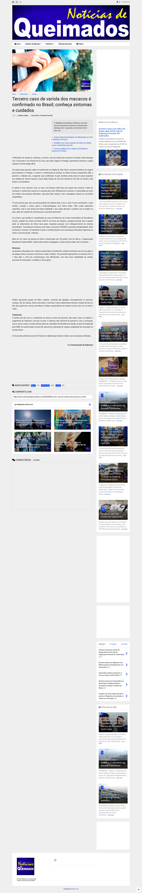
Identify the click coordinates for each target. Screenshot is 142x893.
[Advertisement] (30, 135)
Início (18, 44)
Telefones (49, 44)
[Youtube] (17, 2)
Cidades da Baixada (32, 44)
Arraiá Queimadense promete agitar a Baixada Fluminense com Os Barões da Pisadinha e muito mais (113, 296)
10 (103, 509)
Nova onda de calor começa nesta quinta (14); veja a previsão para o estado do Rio (30, 422)
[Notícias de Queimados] (71, 38)
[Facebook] (13, 2)
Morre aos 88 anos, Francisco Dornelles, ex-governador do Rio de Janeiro (71, 444)
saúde (34, 94)
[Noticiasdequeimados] (24, 2)
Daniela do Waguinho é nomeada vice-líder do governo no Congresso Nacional (72, 422)
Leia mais (119, 208)
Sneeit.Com (75, 889)
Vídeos (81, 44)
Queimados (24, 94)
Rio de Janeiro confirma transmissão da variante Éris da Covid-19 (31, 446)
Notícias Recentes (65, 44)
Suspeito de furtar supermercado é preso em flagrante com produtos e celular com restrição (112, 437)
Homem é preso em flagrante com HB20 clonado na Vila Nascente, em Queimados (111, 190)
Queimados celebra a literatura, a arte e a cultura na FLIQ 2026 (111, 336)
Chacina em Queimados (112, 373)
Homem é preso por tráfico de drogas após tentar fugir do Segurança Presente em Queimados (112, 132)
